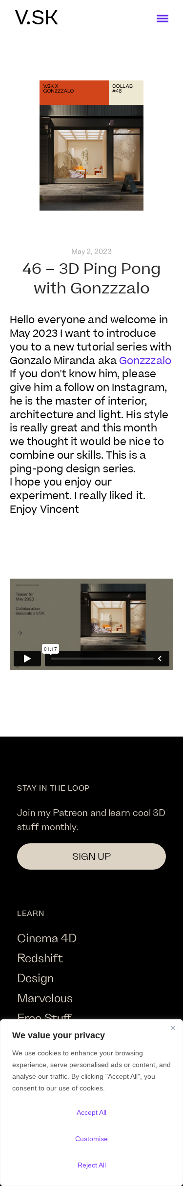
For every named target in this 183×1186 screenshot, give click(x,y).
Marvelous (45, 998)
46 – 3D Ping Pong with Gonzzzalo (91, 279)
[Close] (173, 1027)
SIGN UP (91, 856)
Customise (91, 1139)
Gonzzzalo (145, 361)
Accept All (91, 1112)
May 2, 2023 (91, 251)
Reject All (92, 1165)
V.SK (36, 18)
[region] (91, 1102)
